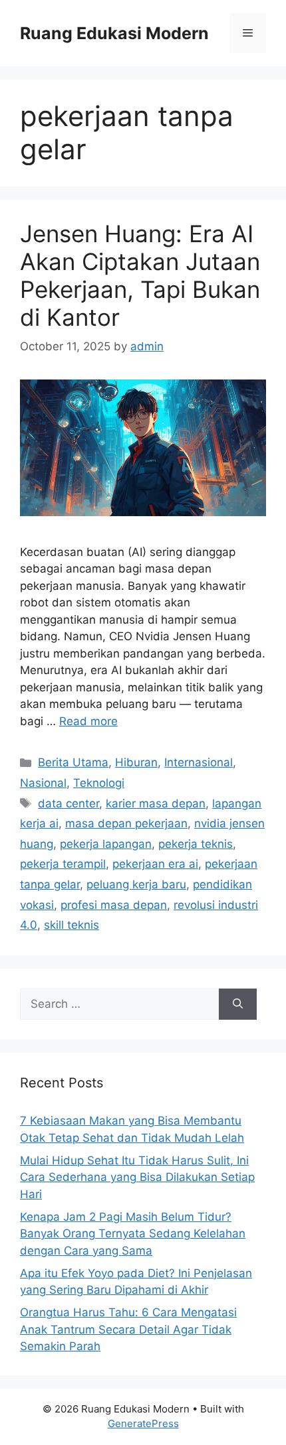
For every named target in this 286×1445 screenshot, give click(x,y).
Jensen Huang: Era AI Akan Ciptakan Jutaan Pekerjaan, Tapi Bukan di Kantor (140, 275)
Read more (88, 721)
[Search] (238, 1004)
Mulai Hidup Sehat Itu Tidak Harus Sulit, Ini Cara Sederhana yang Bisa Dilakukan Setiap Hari (137, 1177)
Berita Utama (73, 762)
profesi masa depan (114, 905)
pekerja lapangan (106, 844)
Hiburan (136, 762)
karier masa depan (156, 803)
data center (68, 803)
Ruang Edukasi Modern (114, 33)
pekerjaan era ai (155, 863)
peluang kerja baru (136, 884)
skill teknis (71, 924)
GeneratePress (143, 1423)
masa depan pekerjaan (126, 823)
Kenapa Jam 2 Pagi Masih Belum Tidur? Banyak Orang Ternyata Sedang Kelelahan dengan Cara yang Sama (132, 1233)
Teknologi (98, 783)
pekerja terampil (63, 863)
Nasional (43, 783)
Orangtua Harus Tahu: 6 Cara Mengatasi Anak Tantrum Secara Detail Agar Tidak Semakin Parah (128, 1329)
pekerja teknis (195, 844)
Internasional (198, 762)
